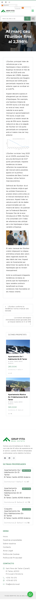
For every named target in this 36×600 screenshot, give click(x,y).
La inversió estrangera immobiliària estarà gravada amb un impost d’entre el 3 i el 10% (18, 320)
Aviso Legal (8, 551)
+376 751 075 (11, 578)
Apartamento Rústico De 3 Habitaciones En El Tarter (18, 397)
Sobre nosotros (9, 544)
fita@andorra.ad (13, 584)
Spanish (6, 5)
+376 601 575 (11, 580)
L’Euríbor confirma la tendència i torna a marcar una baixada (16, 309)
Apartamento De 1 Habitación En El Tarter (12, 472)
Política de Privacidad (12, 558)
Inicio (5, 536)
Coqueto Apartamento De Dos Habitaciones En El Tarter (13, 512)
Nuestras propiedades (12, 540)
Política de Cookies (11, 554)
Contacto (7, 547)
